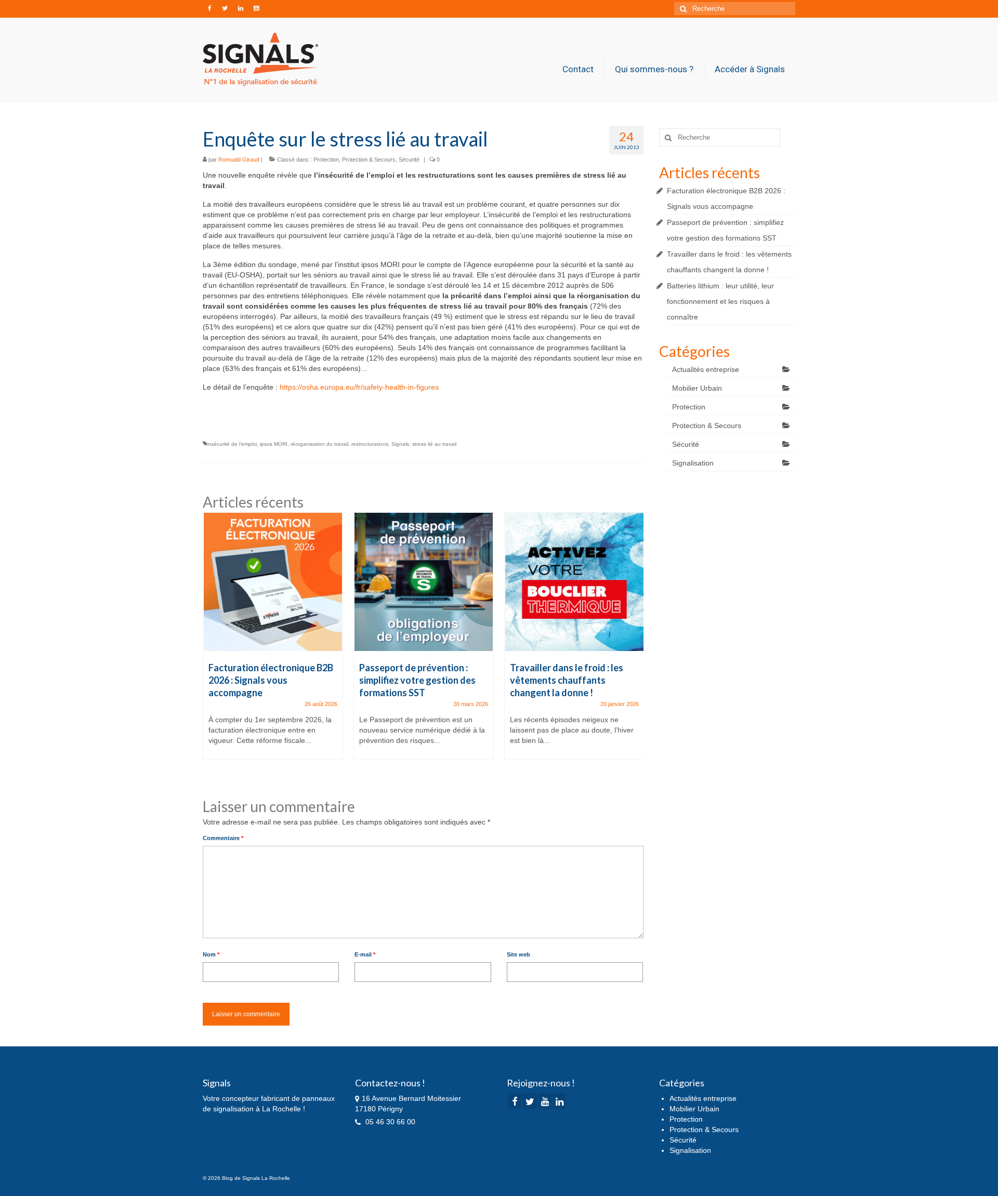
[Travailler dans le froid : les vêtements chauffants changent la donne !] (574, 582)
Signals (400, 444)
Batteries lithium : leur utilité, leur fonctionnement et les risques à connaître (720, 301)
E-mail (364, 954)
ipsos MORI (273, 444)
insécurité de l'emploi (232, 444)
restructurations (369, 444)
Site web (518, 954)
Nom (211, 954)
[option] (273, 641)
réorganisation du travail (319, 444)
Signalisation (693, 463)
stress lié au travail (434, 444)
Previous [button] (212, 646)
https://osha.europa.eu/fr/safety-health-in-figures (359, 387)
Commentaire (223, 838)
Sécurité (409, 159)
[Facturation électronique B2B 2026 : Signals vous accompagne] (273, 582)
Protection (326, 159)
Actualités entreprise (705, 369)
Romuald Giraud (238, 159)
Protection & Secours (369, 159)
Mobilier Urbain (697, 388)
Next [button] (634, 646)
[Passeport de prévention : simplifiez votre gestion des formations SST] (423, 582)
